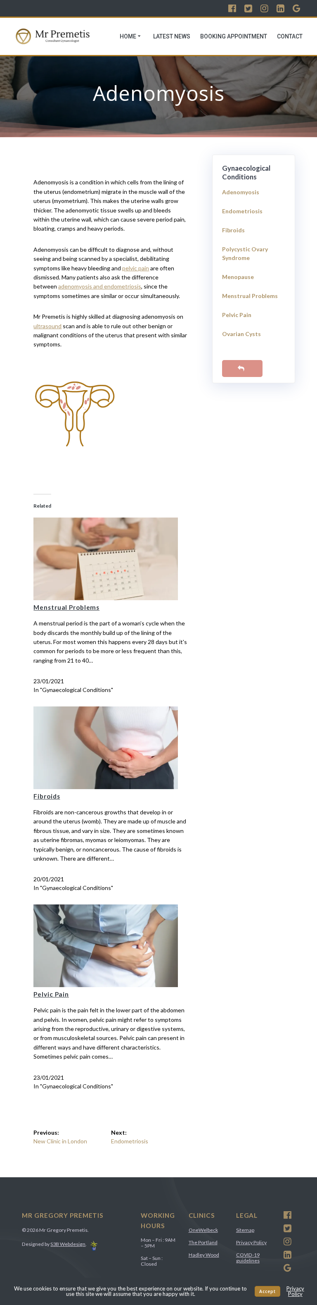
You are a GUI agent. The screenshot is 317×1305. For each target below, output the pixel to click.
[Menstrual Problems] (105, 597)
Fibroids (46, 796)
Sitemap (245, 1230)
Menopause (238, 276)
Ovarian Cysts (241, 333)
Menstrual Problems (66, 607)
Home (128, 36)
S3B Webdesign (67, 1244)
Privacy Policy (251, 1242)
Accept (267, 1291)
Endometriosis (242, 211)
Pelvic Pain (51, 994)
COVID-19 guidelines (248, 1258)
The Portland (203, 1242)
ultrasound (47, 325)
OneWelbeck (203, 1230)
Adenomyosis (240, 192)
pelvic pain (135, 268)
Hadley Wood (204, 1255)
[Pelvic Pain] (105, 984)
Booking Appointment (233, 36)
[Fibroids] (105, 786)
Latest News (171, 36)
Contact (290, 36)
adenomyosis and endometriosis (99, 286)
